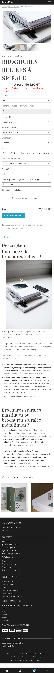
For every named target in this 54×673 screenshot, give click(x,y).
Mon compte (7, 582)
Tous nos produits (10, 570)
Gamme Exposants (17, 228)
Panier (5, 588)
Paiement (6, 617)
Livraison (6, 614)
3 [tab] (30, 511)
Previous (4, 496)
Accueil (5, 561)
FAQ (4, 608)
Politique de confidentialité (15, 654)
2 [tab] (27, 511)
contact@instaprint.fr (13, 554)
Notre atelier (7, 530)
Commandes (7, 585)
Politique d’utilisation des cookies (36, 654)
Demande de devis (10, 594)
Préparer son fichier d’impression (17, 605)
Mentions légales (38, 657)
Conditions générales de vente (20, 657)
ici (38, 397)
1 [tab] (24, 511)
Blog (4, 611)
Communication (17, 225)
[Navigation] (49, 2)
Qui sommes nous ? (11, 527)
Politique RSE (8, 646)
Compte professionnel (12, 597)
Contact (5, 621)
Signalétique (7, 567)
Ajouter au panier (13, 216)
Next (49, 496)
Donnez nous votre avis (12, 591)
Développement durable (12, 643)
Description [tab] (9, 237)
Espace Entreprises (32, 225)
